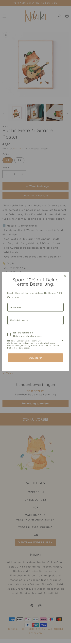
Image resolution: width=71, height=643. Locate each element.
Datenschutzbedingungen (22, 343)
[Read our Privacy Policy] (62, 341)
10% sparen (35, 357)
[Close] (65, 276)
